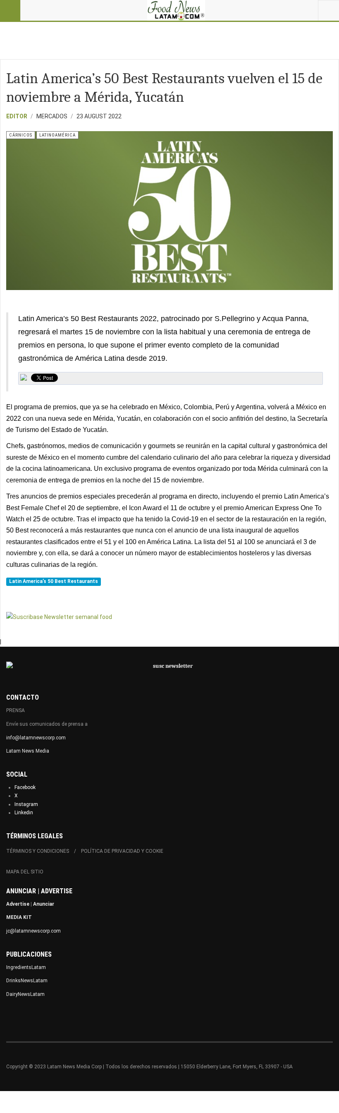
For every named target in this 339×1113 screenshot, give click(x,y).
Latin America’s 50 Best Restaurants (53, 581)
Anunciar (43, 904)
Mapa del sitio (24, 872)
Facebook (25, 787)
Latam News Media (27, 751)
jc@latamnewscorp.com (33, 931)
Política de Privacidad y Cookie (122, 851)
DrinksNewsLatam (27, 980)
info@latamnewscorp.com (36, 738)
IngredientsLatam (26, 967)
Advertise (17, 904)
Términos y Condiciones (37, 851)
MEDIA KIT (19, 917)
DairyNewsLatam (25, 994)
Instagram (26, 804)
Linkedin (23, 813)
